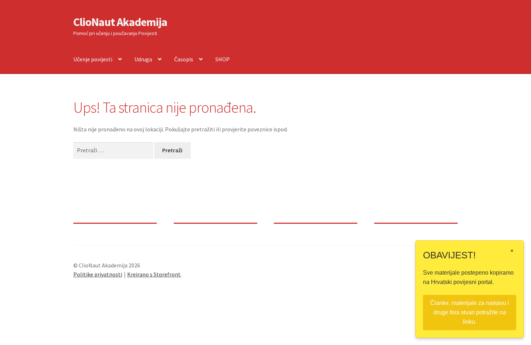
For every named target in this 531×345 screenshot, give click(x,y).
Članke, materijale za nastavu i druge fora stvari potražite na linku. (469, 312)
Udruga (143, 59)
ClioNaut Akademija (120, 22)
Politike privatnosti (97, 274)
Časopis (183, 59)
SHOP (222, 59)
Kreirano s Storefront (154, 274)
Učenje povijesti (92, 59)
